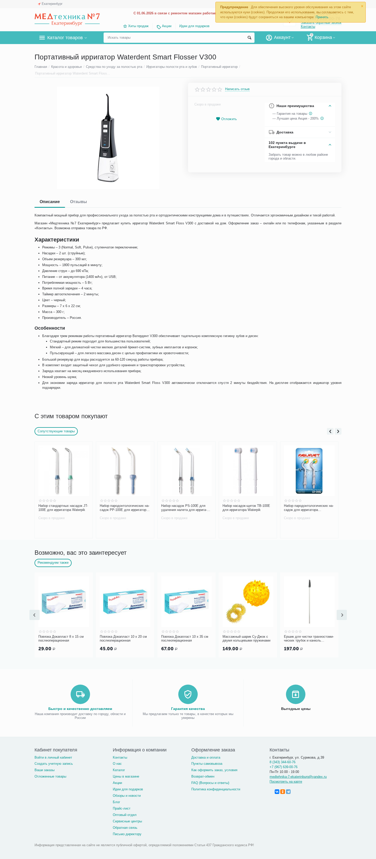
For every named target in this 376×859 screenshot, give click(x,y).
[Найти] (249, 38)
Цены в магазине (126, 776)
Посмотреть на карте (286, 781)
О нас (117, 764)
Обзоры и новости (127, 796)
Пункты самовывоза (206, 764)
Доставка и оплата (205, 757)
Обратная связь (125, 828)
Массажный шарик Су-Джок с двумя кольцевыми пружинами (246, 639)
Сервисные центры (127, 821)
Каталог (119, 770)
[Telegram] (288, 791)
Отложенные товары (50, 776)
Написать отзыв (237, 89)
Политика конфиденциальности (215, 789)
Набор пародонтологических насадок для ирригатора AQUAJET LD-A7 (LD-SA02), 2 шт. (309, 508)
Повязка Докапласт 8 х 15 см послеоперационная (61, 639)
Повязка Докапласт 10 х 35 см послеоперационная (184, 639)
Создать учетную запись (54, 764)
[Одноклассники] (282, 791)
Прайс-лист (121, 808)
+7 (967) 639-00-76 (283, 767)
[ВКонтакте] (277, 791)
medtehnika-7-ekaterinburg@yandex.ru (298, 777)
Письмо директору (127, 834)
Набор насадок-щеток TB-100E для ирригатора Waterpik (246, 508)
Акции (166, 26)
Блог (116, 802)
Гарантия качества (188, 709)
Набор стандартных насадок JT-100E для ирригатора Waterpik (63, 508)
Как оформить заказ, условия (214, 770)
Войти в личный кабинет (53, 757)
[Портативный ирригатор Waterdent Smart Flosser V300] (108, 138)
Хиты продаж (138, 26)
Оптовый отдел (125, 815)
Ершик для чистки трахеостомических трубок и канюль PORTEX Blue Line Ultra (309, 639)
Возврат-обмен (202, 776)
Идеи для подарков (194, 26)
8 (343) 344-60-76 (282, 762)
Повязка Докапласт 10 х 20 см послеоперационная (123, 639)
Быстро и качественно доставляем (80, 709)
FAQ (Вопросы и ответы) (210, 783)
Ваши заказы (44, 770)
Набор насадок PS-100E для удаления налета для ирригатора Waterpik (184, 508)
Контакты (308, 26)
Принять (322, 17)
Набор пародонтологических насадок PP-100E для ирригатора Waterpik (124, 508)
